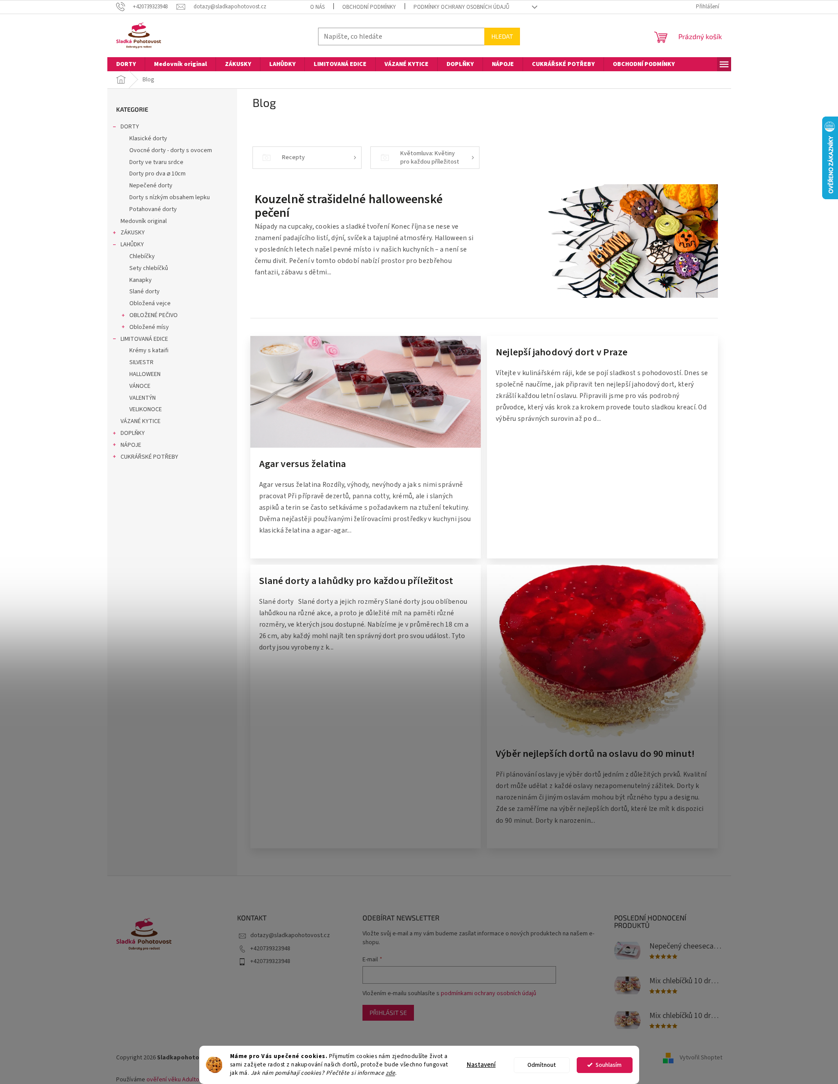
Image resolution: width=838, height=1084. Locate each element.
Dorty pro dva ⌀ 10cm (157, 173)
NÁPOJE (131, 445)
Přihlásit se (388, 1012)
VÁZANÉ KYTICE (141, 421)
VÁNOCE (139, 386)
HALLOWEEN (145, 374)
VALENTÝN (142, 398)
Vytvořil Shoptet (701, 1057)
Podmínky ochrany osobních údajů (461, 7)
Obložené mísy (149, 327)
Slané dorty (144, 291)
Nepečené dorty (150, 185)
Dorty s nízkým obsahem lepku (169, 197)
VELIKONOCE (145, 409)
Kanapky (140, 280)
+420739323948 (270, 948)
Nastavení (481, 1064)
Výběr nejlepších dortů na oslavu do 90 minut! (595, 754)
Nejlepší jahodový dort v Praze (561, 353)
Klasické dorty (148, 138)
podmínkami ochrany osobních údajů (488, 993)
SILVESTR (141, 362)
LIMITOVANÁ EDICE (144, 339)
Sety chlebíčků (148, 268)
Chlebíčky (142, 256)
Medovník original (144, 221)
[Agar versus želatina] (365, 391)
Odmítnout (541, 1065)
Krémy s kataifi (148, 350)
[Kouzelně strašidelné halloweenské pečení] (601, 240)
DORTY (130, 126)
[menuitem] (126, 64)
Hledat (502, 36)
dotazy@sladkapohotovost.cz (290, 935)
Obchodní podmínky (369, 7)
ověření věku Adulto (172, 1079)
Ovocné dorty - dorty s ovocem (170, 150)
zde (390, 1073)
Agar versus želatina (302, 465)
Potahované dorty (153, 209)
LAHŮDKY (132, 244)
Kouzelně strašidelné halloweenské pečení (349, 206)
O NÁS (317, 7)
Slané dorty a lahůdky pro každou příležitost (356, 582)
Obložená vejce (150, 303)
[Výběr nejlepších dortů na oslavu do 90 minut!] (602, 650)
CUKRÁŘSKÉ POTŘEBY (149, 457)
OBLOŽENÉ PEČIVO (153, 315)
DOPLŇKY (133, 433)
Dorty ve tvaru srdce (156, 162)
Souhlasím (609, 1065)
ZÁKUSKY (133, 232)
